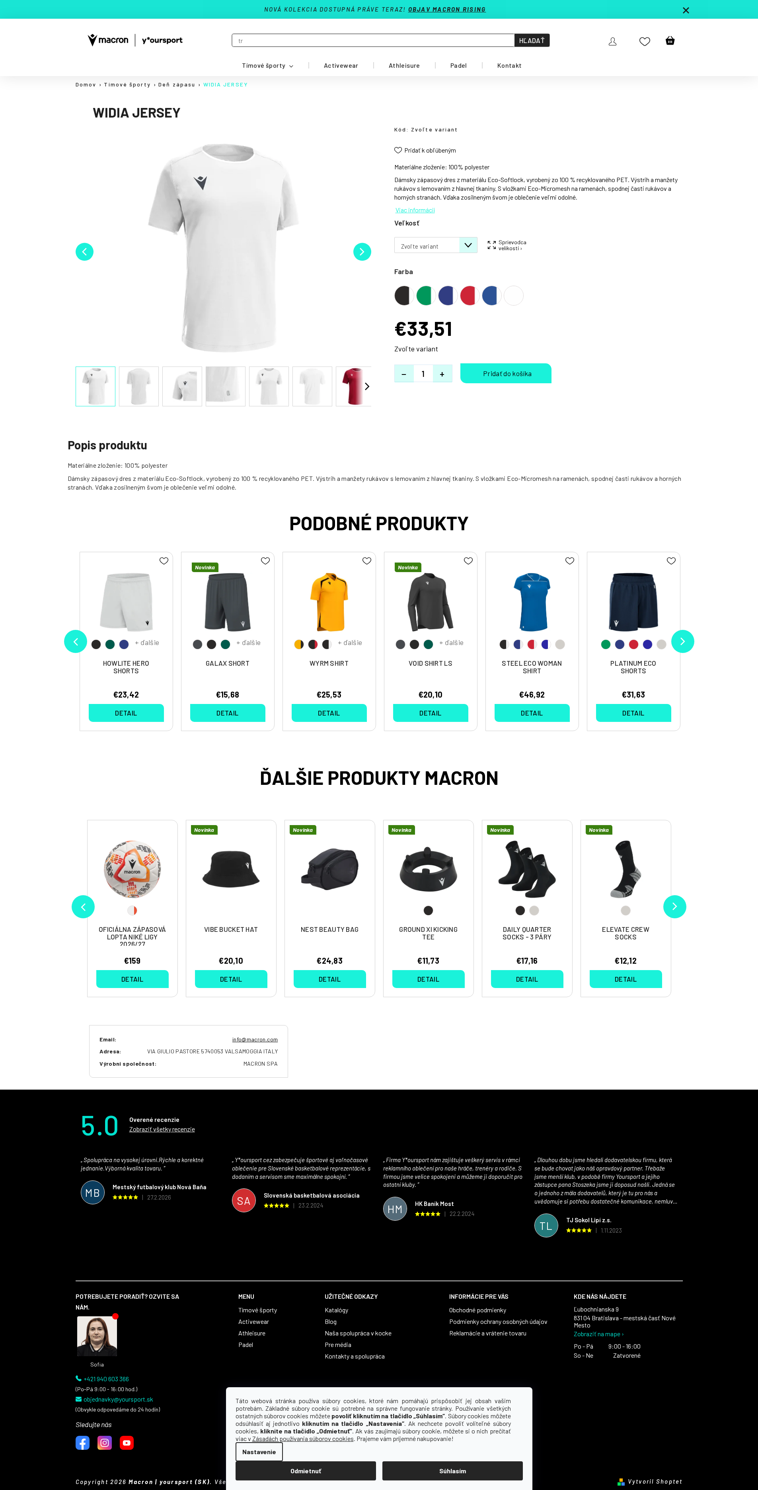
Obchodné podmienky (477, 1310)
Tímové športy (257, 1310)
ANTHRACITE (197, 644)
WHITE (534, 910)
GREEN (605, 644)
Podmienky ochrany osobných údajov (498, 1321)
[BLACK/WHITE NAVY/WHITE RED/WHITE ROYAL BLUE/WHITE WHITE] (532, 606)
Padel (245, 1344)
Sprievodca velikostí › (512, 245)
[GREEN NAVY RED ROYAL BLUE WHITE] (633, 606)
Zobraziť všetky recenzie (162, 1129)
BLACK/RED (313, 644)
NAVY (124, 644)
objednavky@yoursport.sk (118, 1399)
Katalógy (336, 1310)
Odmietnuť (305, 1470)
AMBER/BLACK (299, 644)
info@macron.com (255, 1039)
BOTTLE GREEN (110, 644)
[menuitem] (268, 65)
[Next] (674, 906)
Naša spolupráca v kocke (358, 1333)
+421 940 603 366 (106, 1378)
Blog (331, 1321)
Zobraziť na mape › (599, 1333)
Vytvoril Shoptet (655, 1481)
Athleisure (251, 1333)
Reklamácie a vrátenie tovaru (487, 1333)
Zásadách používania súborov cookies (303, 1438)
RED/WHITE (532, 644)
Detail (132, 979)
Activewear (253, 1321)
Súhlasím (452, 1470)
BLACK (428, 910)
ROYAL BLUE (647, 644)
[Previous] (83, 906)
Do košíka (505, 373)
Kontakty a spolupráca (355, 1356)
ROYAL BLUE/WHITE (546, 644)
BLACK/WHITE (326, 644)
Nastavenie (259, 1451)
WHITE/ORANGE (132, 910)
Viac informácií (415, 210)
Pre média (338, 1344)
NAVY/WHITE (518, 644)
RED (633, 644)
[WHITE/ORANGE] (132, 873)
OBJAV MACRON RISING (447, 9)
